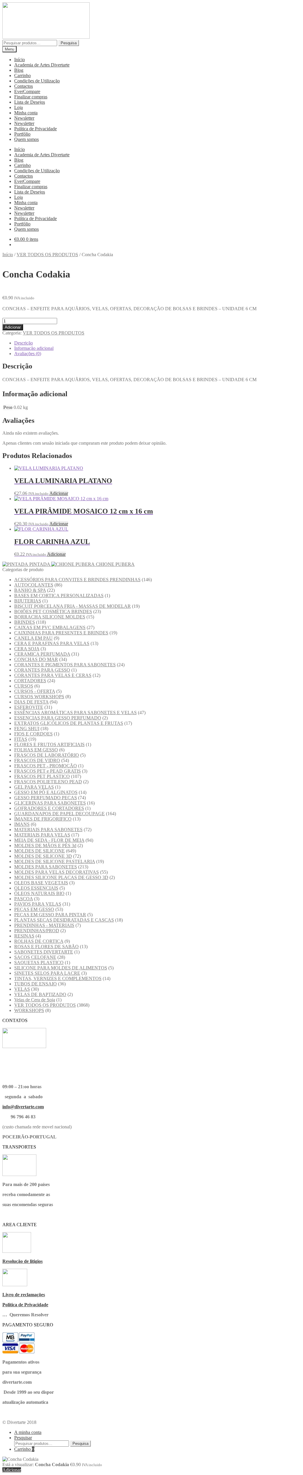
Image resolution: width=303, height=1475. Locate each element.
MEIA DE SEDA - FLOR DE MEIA (49, 840)
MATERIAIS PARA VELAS (42, 834)
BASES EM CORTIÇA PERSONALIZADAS (59, 595)
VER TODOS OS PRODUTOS (47, 254)
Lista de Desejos (29, 102)
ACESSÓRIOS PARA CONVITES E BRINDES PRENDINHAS (77, 579)
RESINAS (24, 935)
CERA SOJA (26, 648)
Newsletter (24, 118)
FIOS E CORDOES (33, 733)
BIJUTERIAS (27, 600)
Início (19, 59)
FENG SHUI (26, 728)
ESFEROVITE (28, 707)
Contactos (23, 86)
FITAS (20, 739)
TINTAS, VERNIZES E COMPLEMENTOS (57, 978)
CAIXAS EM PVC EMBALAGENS (50, 627)
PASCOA (23, 898)
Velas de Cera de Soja (34, 999)
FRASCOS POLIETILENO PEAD (48, 781)
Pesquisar (23, 1437)
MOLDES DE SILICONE (39, 850)
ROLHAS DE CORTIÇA (38, 941)
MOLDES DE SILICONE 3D (43, 856)
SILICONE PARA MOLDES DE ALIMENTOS (60, 967)
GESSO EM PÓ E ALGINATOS (46, 792)
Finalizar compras (30, 96)
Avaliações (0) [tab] (27, 353)
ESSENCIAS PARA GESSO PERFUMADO (57, 717)
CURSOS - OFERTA (34, 691)
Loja (18, 107)
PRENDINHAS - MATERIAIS (44, 925)
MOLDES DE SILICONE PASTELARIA (54, 861)
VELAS (22, 989)
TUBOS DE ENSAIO (35, 983)
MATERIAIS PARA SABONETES (48, 829)
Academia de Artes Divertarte (42, 64)
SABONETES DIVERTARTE (43, 951)
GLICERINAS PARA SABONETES (50, 802)
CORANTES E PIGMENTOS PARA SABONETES (65, 664)
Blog (18, 70)
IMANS (22, 824)
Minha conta (26, 112)
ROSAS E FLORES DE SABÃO (46, 946)
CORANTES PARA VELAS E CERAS (52, 675)
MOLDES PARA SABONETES (45, 866)
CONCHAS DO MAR (36, 659)
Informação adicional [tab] (34, 348)
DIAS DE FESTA (31, 701)
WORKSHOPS (29, 1010)
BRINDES (24, 622)
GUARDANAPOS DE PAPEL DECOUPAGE (59, 813)
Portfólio (22, 134)
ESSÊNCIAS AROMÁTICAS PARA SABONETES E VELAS (75, 712)
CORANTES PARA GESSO (42, 669)
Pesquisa (69, 43)
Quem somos (26, 139)
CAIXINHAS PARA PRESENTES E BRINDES (61, 632)
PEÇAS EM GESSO (34, 909)
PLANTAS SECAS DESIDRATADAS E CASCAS (64, 919)
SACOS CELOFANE (35, 957)
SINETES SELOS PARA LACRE (47, 973)
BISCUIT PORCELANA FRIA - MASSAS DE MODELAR (72, 606)
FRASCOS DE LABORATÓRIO (46, 755)
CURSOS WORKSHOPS (39, 696)
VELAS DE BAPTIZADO (40, 994)
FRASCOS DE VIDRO (37, 760)
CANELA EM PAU (33, 638)
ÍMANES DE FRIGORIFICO (43, 818)
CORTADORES (30, 680)
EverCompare (27, 91)
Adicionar (13, 327)
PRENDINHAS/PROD (36, 930)
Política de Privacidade (35, 128)
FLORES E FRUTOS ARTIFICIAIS (49, 744)
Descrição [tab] (23, 342)
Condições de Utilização (37, 80)
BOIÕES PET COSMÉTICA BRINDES (53, 611)
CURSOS (23, 685)
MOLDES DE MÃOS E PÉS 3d (45, 845)
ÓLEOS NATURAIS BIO (39, 893)
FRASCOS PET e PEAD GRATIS (47, 771)
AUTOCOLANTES (33, 584)
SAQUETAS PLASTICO (39, 962)
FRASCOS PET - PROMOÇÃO (45, 765)
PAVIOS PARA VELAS (37, 904)
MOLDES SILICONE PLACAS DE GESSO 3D (61, 877)
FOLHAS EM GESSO (36, 749)
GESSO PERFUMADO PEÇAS (45, 797)
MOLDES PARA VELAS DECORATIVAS (56, 872)
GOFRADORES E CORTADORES (49, 808)
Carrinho (22, 75)
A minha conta (27, 1432)
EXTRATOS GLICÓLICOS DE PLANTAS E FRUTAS (68, 723)
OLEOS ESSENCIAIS (36, 888)
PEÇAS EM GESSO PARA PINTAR (50, 914)
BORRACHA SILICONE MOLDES (49, 616)
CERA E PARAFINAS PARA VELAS (51, 643)
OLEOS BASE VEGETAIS (41, 882)
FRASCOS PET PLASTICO (42, 776)
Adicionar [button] (58, 493)
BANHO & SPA (30, 590)
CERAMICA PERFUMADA (42, 654)
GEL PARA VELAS (34, 787)
